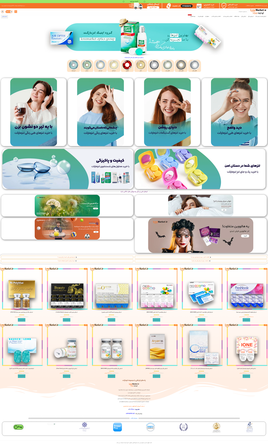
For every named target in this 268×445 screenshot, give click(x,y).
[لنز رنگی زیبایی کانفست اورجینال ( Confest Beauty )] (66, 289)
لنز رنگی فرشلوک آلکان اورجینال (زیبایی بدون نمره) (246, 312)
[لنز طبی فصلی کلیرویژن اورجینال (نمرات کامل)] (246, 345)
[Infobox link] (194, 66)
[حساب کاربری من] (2, 11)
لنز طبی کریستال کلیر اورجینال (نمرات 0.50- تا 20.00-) (201, 368)
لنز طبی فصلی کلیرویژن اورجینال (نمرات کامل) (246, 368)
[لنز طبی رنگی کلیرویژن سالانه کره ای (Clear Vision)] (66, 345)
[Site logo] (258, 11)
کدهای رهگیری (4, 16)
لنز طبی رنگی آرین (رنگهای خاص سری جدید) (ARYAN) (156, 368)
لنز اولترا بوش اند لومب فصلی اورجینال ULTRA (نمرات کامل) (21, 368)
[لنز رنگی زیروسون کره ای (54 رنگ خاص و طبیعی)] (111, 289)
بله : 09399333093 (259, 5)
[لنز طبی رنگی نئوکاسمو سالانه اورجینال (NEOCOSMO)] (111, 345)
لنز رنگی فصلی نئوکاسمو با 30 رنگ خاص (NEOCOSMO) (201, 312)
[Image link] (234, 112)
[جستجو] (15, 11)
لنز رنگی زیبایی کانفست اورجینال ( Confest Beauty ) (66, 312)
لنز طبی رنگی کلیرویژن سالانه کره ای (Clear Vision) (66, 368)
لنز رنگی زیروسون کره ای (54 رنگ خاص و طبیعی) (111, 312)
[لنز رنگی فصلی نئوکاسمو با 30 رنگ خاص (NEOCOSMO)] (201, 289)
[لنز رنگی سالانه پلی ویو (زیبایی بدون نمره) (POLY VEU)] (21, 289)
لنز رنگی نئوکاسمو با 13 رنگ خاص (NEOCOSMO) (156, 312)
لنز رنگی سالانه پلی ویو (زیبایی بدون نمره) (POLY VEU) (21, 312)
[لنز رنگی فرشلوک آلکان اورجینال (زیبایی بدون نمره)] (246, 289)
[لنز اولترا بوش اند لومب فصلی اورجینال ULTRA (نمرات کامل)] (21, 345)
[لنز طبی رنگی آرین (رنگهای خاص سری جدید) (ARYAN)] (156, 345)
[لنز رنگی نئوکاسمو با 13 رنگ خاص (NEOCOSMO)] (156, 289)
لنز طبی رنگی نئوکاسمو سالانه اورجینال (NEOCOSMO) (111, 368)
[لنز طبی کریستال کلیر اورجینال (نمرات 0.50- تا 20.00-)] (201, 345)
